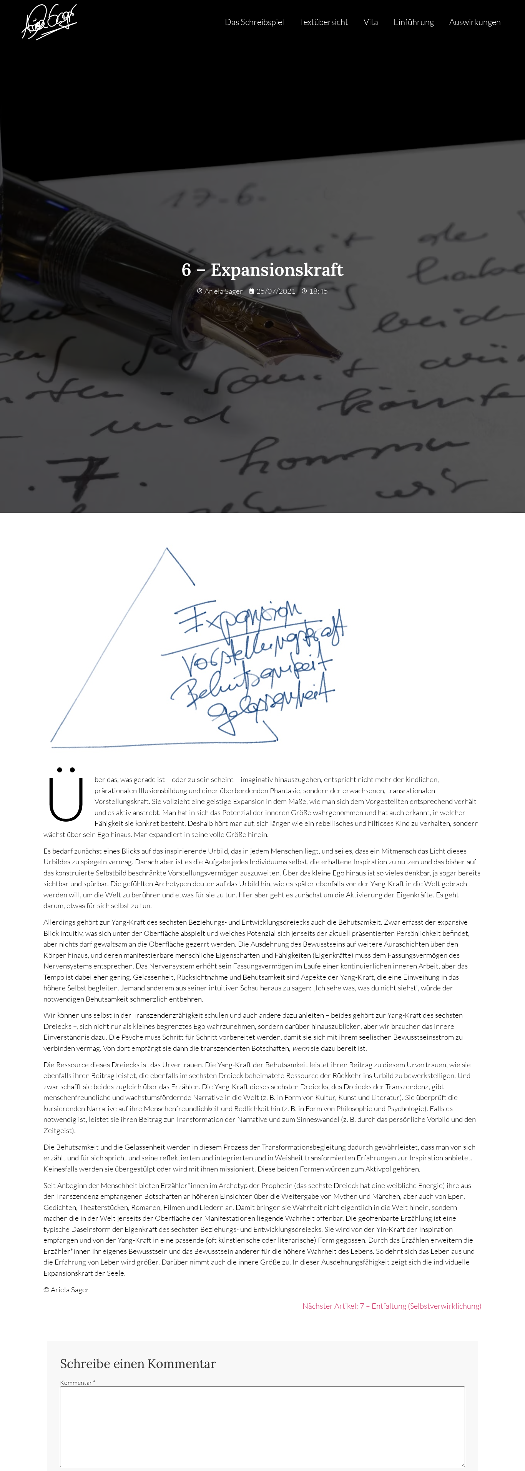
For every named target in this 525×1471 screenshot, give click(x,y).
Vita (371, 22)
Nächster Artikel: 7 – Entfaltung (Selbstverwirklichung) (392, 1306)
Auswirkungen (475, 22)
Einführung (414, 22)
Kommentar (77, 1382)
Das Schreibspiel (254, 22)
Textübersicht (323, 22)
